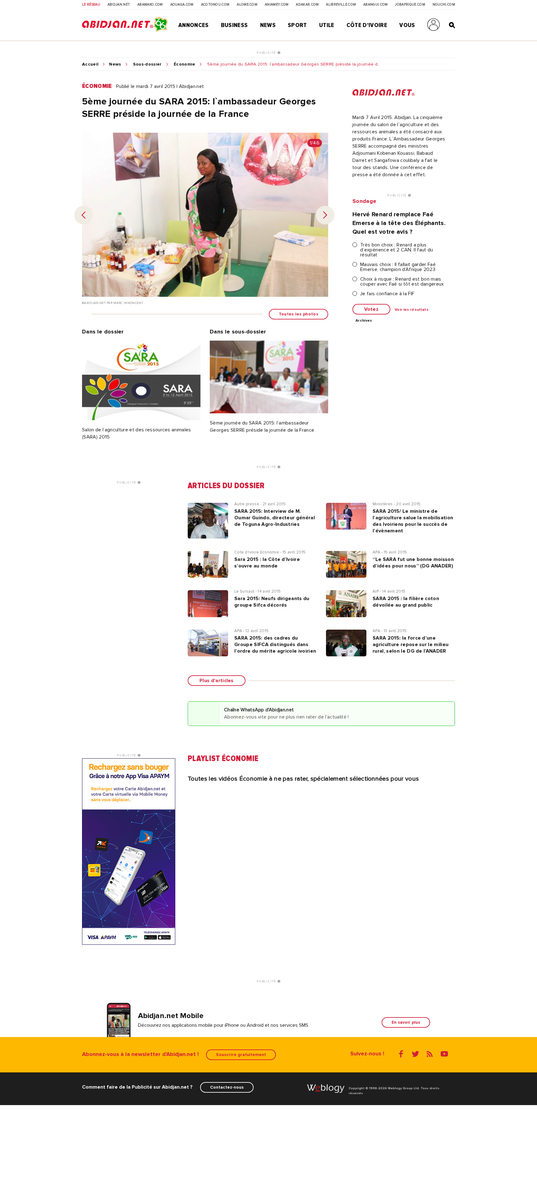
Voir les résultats (412, 310)
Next (325, 215)
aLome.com (247, 4)
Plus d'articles (217, 680)
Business (234, 25)
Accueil (90, 64)
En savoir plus (406, 1022)
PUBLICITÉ (267, 52)
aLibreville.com (341, 4)
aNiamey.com (277, 4)
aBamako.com (150, 4)
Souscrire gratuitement (241, 1054)
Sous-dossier (147, 64)
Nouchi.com (444, 4)
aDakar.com (307, 4)
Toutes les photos (298, 314)
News (268, 25)
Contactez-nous (227, 1087)
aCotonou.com (215, 4)
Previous (83, 215)
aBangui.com (375, 4)
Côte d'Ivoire (367, 25)
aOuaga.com (182, 4)
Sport (297, 25)
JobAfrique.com (410, 4)
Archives (364, 321)
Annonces (193, 25)
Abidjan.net (119, 4)
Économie (184, 64)
